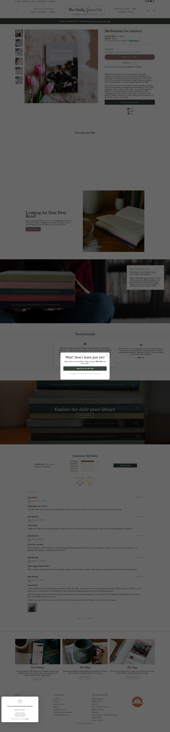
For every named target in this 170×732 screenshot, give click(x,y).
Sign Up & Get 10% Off (85, 368)
